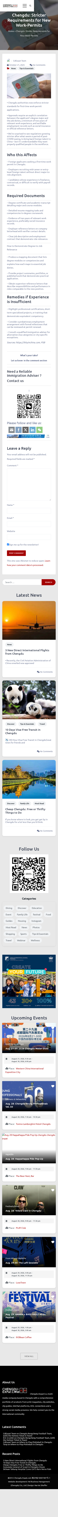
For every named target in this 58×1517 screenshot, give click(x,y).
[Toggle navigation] (24, 5)
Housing (22, 920)
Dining (9, 908)
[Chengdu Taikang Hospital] (29, 436)
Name (10, 504)
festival (36, 914)
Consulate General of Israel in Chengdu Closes (24, 1467)
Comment (12, 465)
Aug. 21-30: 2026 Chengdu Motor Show (27, 1048)
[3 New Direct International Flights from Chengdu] (29, 620)
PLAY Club (21, 1227)
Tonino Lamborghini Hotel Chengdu (33, 1123)
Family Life (24, 803)
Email (10, 517)
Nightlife (9, 1154)
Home (11, 31)
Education (37, 908)
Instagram (36, 920)
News (13, 68)
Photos (36, 927)
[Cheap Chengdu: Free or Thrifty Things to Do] (29, 778)
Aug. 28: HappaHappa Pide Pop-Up (24, 1158)
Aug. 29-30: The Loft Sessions (22, 1262)
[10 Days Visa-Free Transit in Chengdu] (29, 699)
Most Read (39, 803)
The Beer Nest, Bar (25, 1176)
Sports (23, 933)
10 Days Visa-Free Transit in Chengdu (23, 731)
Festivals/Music (12, 1206)
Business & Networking (16, 1099)
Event (8, 914)
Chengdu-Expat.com (22, 1478)
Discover (11, 724)
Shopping (10, 933)
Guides (9, 920)
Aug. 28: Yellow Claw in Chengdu (23, 1210)
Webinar (21, 940)
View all (29, 1356)
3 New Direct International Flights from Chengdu (27, 651)
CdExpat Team (19, 60)
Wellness (35, 940)
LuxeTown (21, 1282)
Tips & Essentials (26, 68)
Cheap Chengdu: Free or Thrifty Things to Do (25, 810)
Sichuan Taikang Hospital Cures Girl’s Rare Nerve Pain (27, 1469)
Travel (42, 724)
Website (11, 531)
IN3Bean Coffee (24, 1337)
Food (48, 914)
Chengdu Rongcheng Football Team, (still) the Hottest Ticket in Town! (27, 1434)
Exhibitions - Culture (15, 1044)
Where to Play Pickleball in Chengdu (35, 1442)
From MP (10, 1258)
